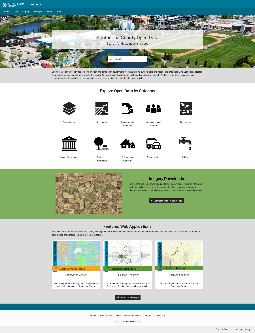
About (49, 11)
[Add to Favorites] (3, 38)
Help (58, 11)
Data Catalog (106, 315)
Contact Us (160, 315)
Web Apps (38, 11)
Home (7, 11)
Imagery (25, 11)
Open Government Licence (128, 315)
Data (16, 11)
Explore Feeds (223, 329)
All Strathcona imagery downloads (166, 201)
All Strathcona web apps (127, 297)
